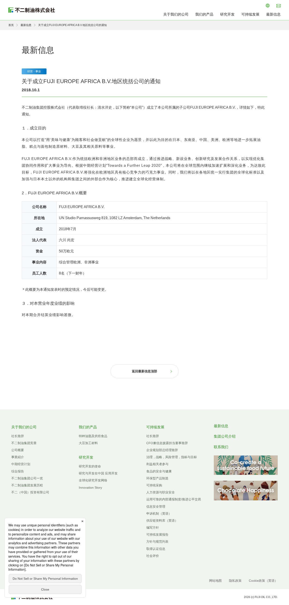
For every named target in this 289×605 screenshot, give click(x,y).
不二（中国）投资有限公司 (30, 492)
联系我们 (221, 447)
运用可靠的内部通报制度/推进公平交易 (173, 499)
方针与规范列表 (157, 541)
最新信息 (273, 14)
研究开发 (227, 14)
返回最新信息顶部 (144, 371)
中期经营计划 (20, 464)
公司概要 (17, 450)
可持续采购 (154, 485)
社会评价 (152, 556)
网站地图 (215, 580)
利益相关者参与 (157, 464)
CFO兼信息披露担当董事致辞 (167, 443)
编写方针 (152, 527)
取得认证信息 (155, 549)
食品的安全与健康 (159, 471)
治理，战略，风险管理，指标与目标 (171, 457)
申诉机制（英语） (159, 513)
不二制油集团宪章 (24, 443)
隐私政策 (235, 580)
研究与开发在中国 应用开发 (98, 473)
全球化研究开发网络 (93, 480)
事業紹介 (17, 457)
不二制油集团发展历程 (27, 485)
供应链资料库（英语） (162, 520)
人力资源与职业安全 (160, 492)
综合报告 (17, 471)
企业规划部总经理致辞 (162, 450)
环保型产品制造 (157, 478)
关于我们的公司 (176, 14)
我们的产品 (204, 14)
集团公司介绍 (224, 436)
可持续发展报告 (157, 534)
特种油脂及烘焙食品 (93, 436)
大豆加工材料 (88, 443)
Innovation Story (90, 487)
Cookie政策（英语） (263, 580)
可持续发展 (250, 14)
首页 (11, 25)
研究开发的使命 (90, 466)
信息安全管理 (155, 506)
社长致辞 (17, 436)
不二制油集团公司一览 (27, 478)
